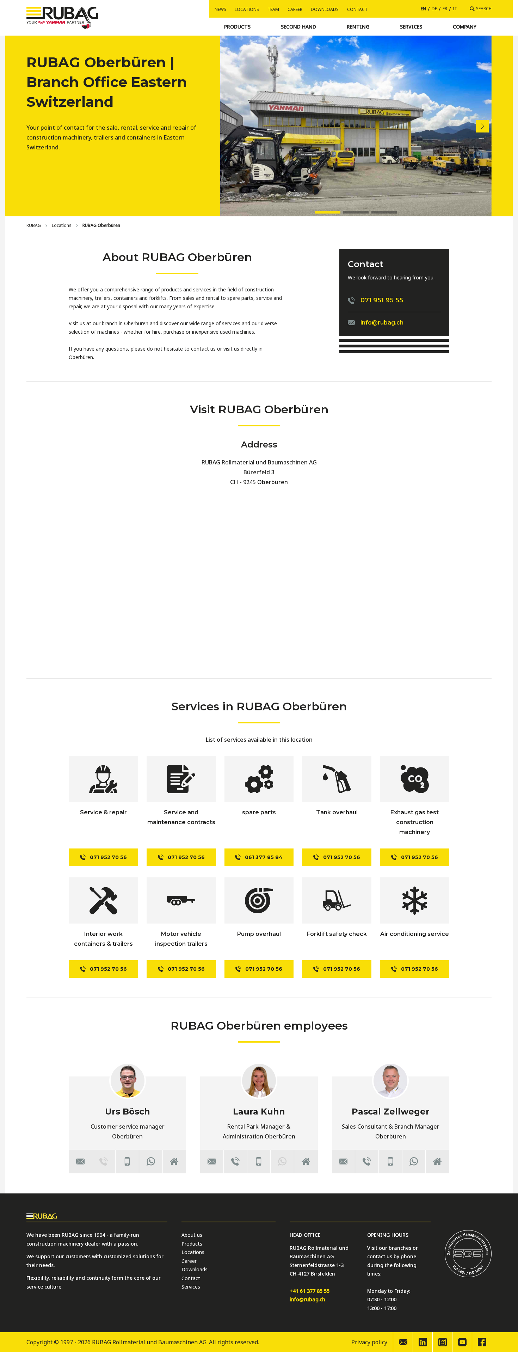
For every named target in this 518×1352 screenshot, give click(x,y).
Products (191, 1243)
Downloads (325, 9)
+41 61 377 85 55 (309, 1291)
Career (295, 9)
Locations (247, 9)
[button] (482, 126)
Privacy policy (369, 1342)
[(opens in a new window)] (151, 1161)
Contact (357, 9)
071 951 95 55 (381, 300)
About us (191, 1234)
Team (273, 9)
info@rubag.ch (381, 322)
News (220, 9)
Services (190, 1286)
